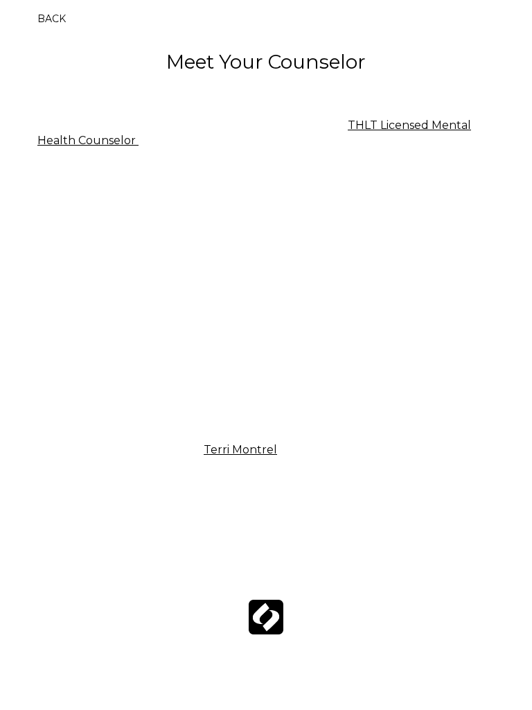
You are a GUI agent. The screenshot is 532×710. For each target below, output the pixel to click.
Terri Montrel (240, 449)
